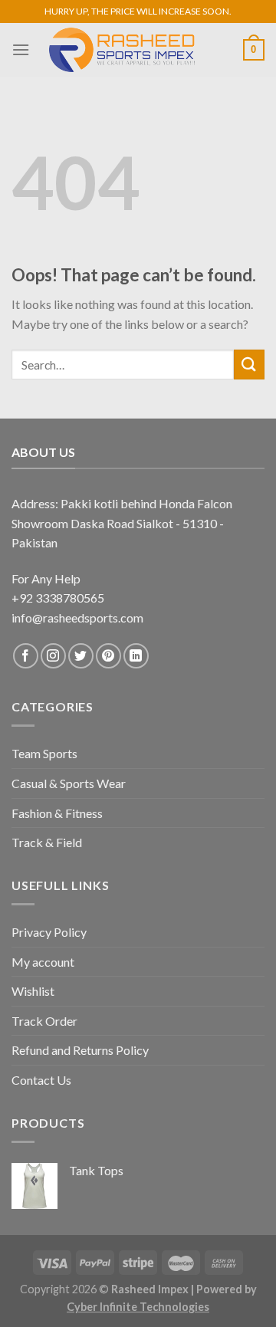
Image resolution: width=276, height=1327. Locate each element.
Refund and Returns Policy (80, 1050)
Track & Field (47, 842)
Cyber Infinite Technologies (138, 1306)
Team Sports (44, 753)
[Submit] (249, 364)
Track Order (44, 1020)
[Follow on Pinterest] (108, 655)
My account (43, 961)
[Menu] (21, 49)
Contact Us (41, 1079)
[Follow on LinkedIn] (136, 655)
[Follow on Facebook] (25, 655)
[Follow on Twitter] (81, 655)
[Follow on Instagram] (53, 655)
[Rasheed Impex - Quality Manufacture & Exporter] (122, 50)
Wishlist (33, 991)
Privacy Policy (49, 932)
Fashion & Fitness (57, 813)
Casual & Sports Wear (69, 783)
